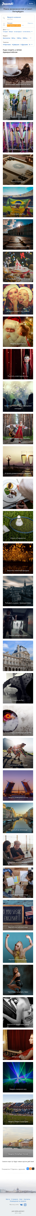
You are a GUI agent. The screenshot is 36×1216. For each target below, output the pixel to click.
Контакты (27, 1199)
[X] (33, 1169)
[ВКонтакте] (28, 1169)
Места (8, 1199)
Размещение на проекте (18, 1201)
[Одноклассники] (30, 1169)
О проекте (14, 1199)
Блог (20, 1199)
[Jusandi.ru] (12, 4)
